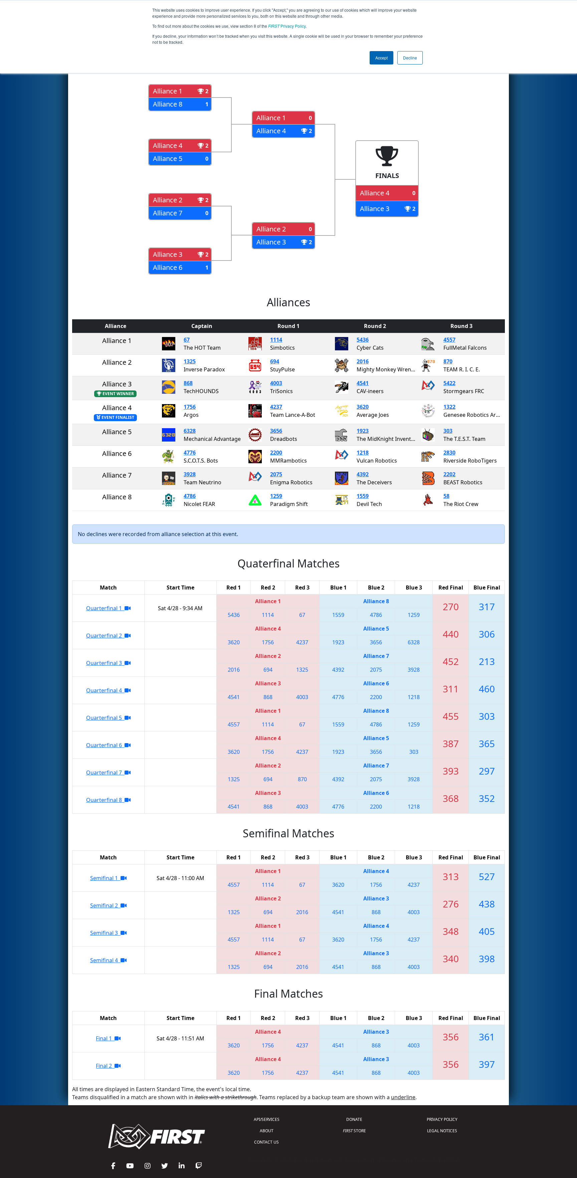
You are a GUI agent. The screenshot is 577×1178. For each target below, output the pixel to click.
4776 (190, 452)
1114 (276, 339)
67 (187, 339)
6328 (190, 431)
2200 (276, 452)
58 (446, 496)
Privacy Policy (287, 26)
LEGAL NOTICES (442, 1131)
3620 (363, 406)
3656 (276, 431)
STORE (354, 1131)
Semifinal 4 (105, 960)
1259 (276, 496)
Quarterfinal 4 (105, 690)
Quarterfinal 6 (105, 745)
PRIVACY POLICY (442, 1119)
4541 (363, 383)
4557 (449, 339)
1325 (190, 361)
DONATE (354, 1119)
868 (188, 383)
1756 (190, 406)
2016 (363, 361)
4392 (363, 474)
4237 (276, 406)
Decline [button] (410, 57)
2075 (276, 474)
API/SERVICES (266, 1119)
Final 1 (105, 1038)
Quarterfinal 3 (105, 663)
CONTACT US (266, 1142)
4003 (276, 383)
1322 (449, 406)
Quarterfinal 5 (105, 717)
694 (274, 361)
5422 (449, 383)
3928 (190, 474)
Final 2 (105, 1065)
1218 (363, 452)
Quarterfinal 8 (105, 800)
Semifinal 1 (105, 878)
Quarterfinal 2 (105, 635)
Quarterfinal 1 (105, 608)
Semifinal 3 (105, 933)
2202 (449, 474)
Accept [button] (381, 57)
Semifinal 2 (105, 905)
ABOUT (266, 1131)
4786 (190, 496)
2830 (449, 452)
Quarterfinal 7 (105, 772)
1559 (363, 496)
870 (447, 361)
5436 (363, 339)
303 (447, 431)
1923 (363, 431)
